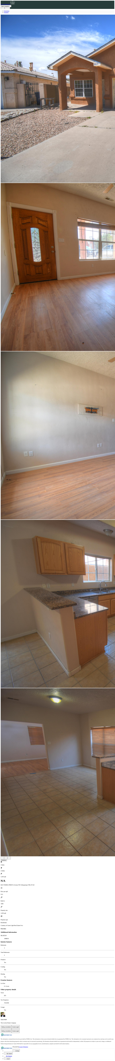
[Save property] (5, 858)
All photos (3, 860)
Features (6, 12)
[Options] (2, 858)
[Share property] (9, 858)
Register (7, 8)
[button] (57, 99)
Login (2, 8)
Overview (6, 11)
